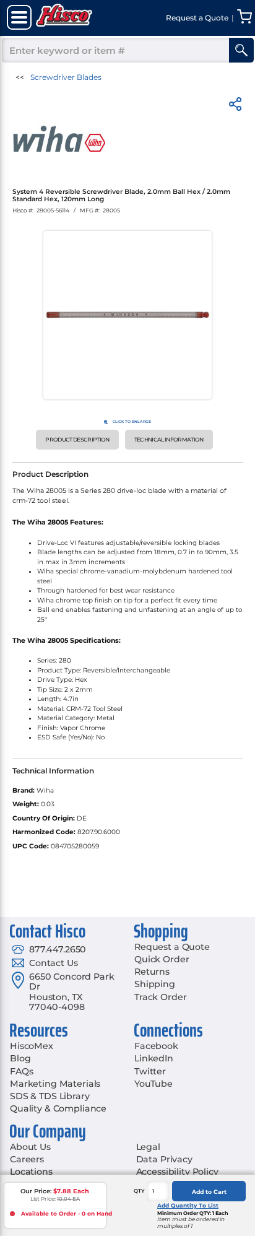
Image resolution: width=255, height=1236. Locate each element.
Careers (27, 1159)
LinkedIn (153, 1058)
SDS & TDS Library (50, 1096)
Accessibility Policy (177, 1172)
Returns (152, 972)
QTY (139, 1191)
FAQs (21, 1071)
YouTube (153, 1084)
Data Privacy (164, 1159)
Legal (148, 1147)
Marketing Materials (55, 1084)
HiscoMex (31, 1046)
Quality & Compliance (58, 1108)
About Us (30, 1147)
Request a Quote (172, 947)
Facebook (156, 1046)
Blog (20, 1058)
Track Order (160, 997)
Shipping (154, 984)
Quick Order (161, 959)
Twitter (150, 1071)
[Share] (235, 106)
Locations (31, 1172)
